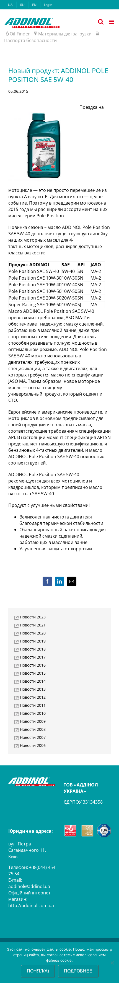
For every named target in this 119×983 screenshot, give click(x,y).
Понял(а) (38, 971)
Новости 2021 (33, 625)
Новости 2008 (33, 729)
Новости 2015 (33, 673)
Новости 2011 (33, 705)
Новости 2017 (33, 657)
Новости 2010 (33, 713)
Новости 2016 (33, 665)
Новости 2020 (33, 633)
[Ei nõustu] (112, 963)
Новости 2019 (33, 641)
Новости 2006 (33, 745)
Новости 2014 (33, 681)
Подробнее (78, 971)
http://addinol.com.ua (31, 905)
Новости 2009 (33, 721)
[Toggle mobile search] (101, 22)
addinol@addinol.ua (29, 886)
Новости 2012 (33, 697)
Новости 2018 (33, 649)
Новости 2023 (33, 617)
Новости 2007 (33, 737)
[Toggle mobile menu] (112, 22)
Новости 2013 (33, 689)
